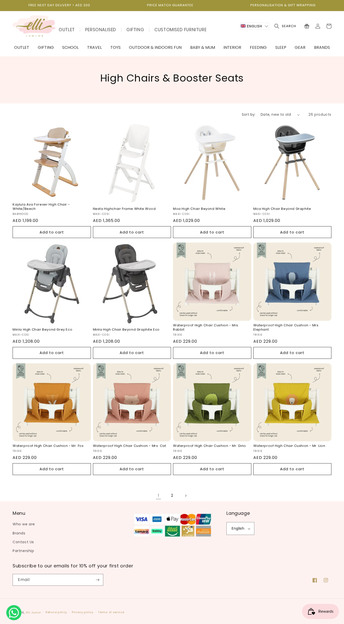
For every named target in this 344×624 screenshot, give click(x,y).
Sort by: (249, 114)
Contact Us (23, 541)
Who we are (24, 524)
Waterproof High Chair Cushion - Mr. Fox (48, 446)
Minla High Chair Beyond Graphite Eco (126, 330)
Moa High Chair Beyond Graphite (282, 209)
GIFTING (135, 30)
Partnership (23, 550)
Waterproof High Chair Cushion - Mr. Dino (209, 446)
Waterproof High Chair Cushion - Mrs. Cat (129, 446)
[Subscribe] (97, 580)
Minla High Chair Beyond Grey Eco (42, 330)
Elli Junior (33, 612)
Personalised (100, 30)
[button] (254, 26)
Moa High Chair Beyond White (199, 209)
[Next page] (185, 495)
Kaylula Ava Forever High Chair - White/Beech (41, 207)
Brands (19, 533)
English (238, 528)
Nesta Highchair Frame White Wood (124, 209)
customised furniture (180, 30)
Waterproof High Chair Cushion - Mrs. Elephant (286, 327)
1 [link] (158, 495)
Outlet (67, 30)
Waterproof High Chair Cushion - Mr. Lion (289, 446)
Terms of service (111, 612)
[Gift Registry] (306, 26)
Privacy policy (82, 612)
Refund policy (56, 612)
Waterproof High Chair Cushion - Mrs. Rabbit (206, 327)
